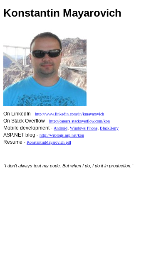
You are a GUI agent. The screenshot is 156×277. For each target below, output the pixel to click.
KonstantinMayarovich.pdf (49, 142)
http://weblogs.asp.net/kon (62, 135)
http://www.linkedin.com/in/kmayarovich (69, 114)
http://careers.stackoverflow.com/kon (79, 121)
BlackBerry (109, 128)
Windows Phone (83, 128)
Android (60, 128)
